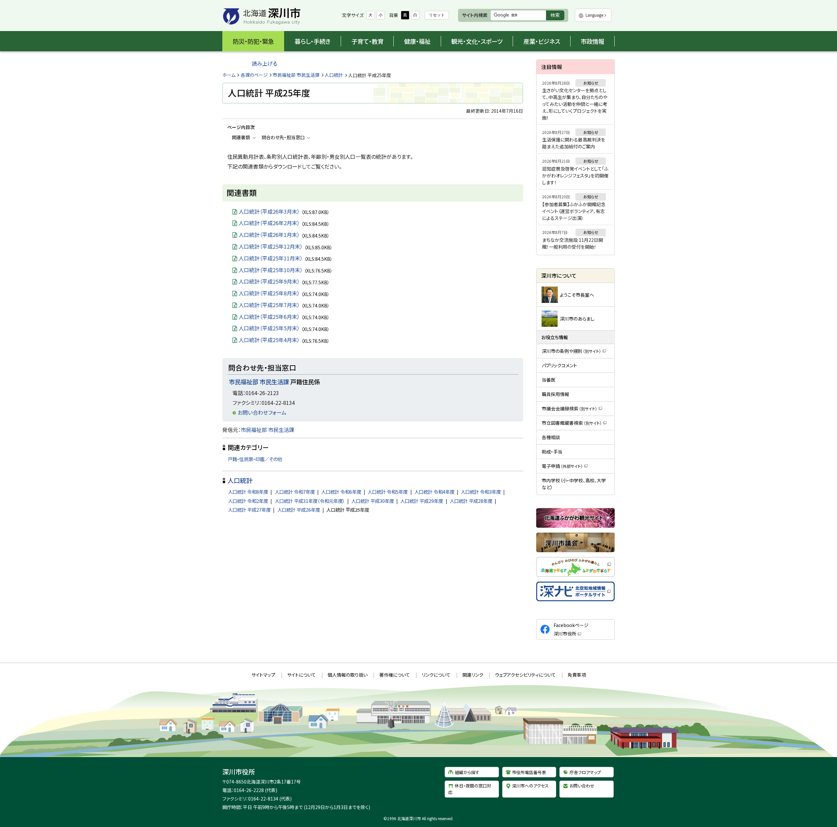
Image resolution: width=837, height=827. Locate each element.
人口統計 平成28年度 (471, 500)
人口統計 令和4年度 (434, 491)
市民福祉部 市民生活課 (296, 75)
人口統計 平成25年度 (347, 509)
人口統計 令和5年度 (387, 491)
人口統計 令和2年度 (248, 500)
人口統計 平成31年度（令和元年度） (310, 500)
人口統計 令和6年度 (341, 491)
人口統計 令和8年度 (248, 491)
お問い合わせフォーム (262, 412)
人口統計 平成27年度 (249, 509)
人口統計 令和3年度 (481, 491)
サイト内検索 (474, 15)
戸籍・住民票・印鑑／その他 (255, 458)
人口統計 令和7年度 (295, 491)
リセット (437, 15)
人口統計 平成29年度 (421, 500)
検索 (557, 16)
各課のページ (254, 75)
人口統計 (334, 75)
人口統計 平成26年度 (298, 509)
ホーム (228, 75)
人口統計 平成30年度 (372, 500)
